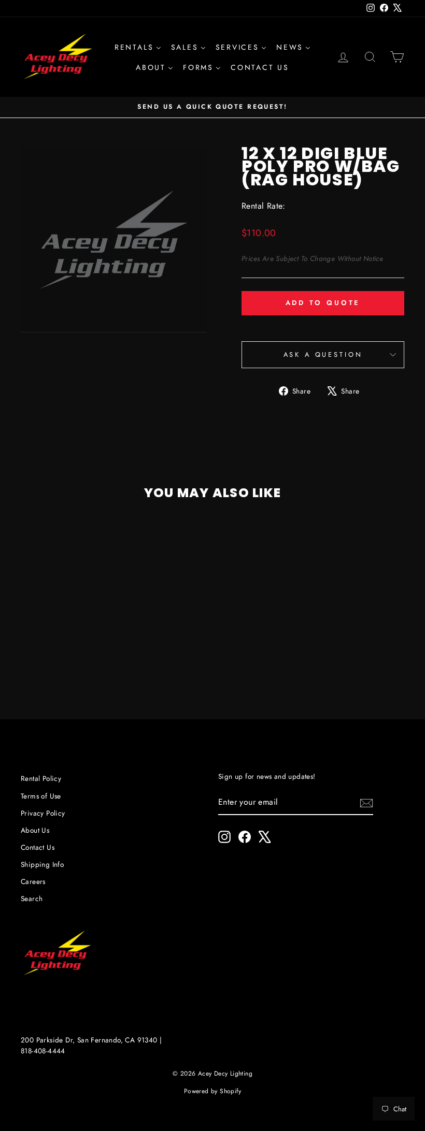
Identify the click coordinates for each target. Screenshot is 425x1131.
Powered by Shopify (212, 1091)
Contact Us (37, 847)
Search (31, 898)
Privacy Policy (43, 813)
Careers (33, 881)
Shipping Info (42, 864)
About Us (35, 830)
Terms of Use (41, 796)
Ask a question (323, 354)
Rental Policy (41, 778)
